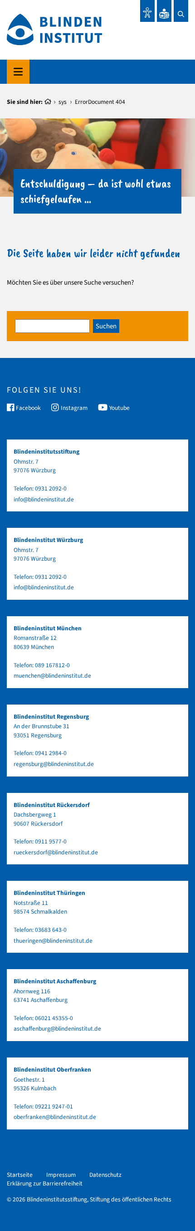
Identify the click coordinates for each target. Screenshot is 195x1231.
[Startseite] (48, 102)
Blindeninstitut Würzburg (48, 540)
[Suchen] (181, 11)
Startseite (20, 1174)
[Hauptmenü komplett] (18, 72)
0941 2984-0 (51, 753)
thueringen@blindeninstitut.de (53, 940)
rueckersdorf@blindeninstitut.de (56, 852)
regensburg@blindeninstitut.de (54, 764)
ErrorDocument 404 (100, 101)
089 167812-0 (52, 665)
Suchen (106, 326)
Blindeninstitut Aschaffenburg (55, 981)
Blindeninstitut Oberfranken (52, 1069)
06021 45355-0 (54, 1018)
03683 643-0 (51, 929)
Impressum (61, 1174)
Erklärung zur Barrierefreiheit (45, 1183)
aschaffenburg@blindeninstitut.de (57, 1028)
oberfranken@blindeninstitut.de (55, 1117)
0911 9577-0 (51, 841)
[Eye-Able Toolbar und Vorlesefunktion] (147, 11)
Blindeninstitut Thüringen (49, 893)
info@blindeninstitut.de (44, 499)
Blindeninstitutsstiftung (46, 451)
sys (62, 101)
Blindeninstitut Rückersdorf (52, 805)
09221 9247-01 (54, 1106)
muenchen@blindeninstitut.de (52, 675)
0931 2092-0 (51, 488)
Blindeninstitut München (48, 628)
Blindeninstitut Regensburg (51, 716)
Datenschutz (105, 1174)
